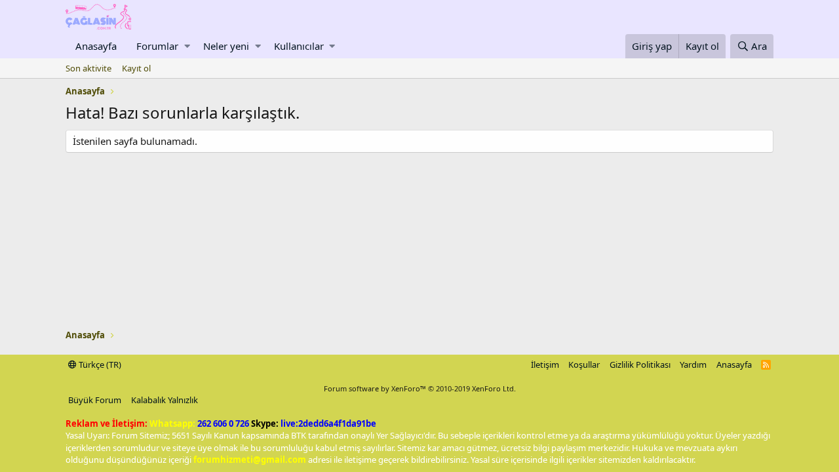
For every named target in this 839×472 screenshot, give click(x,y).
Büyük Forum (94, 400)
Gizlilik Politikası (640, 364)
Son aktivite (88, 68)
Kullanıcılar (299, 45)
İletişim (545, 364)
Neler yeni (226, 45)
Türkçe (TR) (99, 364)
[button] (187, 46)
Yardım (693, 364)
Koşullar (584, 364)
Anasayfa (96, 45)
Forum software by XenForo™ (420, 388)
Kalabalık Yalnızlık (164, 400)
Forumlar (157, 45)
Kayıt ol (136, 68)
